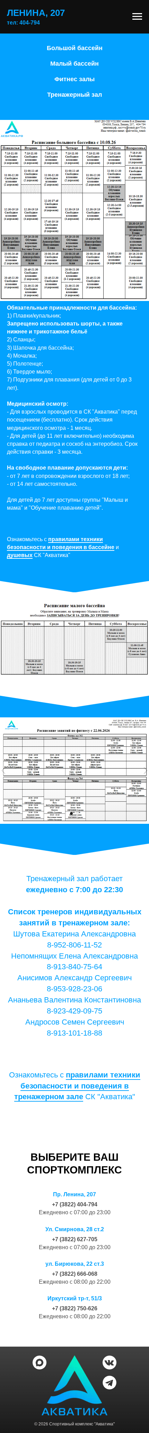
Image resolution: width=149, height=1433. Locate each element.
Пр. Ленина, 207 (74, 1194)
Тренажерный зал (74, 94)
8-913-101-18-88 (74, 1033)
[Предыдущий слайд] (3, 770)
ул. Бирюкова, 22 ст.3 (74, 1264)
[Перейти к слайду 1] (71, 813)
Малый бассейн (74, 63)
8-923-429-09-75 (74, 1011)
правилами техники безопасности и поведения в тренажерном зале (77, 1086)
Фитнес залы (74, 79)
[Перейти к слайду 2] (77, 813)
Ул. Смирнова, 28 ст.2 (74, 1229)
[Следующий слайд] (145, 770)
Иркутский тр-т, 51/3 (74, 1298)
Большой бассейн (75, 48)
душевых (20, 555)
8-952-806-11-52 (74, 945)
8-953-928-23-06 (74, 988)
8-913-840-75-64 (74, 966)
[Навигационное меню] (137, 16)
